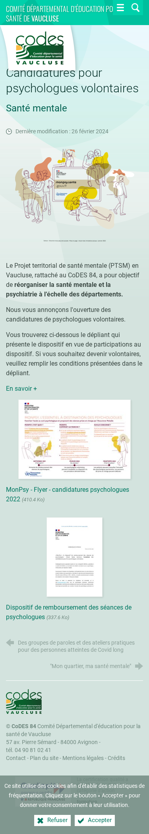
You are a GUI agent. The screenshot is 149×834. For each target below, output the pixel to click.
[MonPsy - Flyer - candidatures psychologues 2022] (74, 438)
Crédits (116, 758)
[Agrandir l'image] (74, 195)
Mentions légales (83, 758)
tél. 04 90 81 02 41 (28, 750)
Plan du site (44, 758)
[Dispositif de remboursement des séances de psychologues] (74, 556)
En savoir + (22, 388)
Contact (16, 758)
